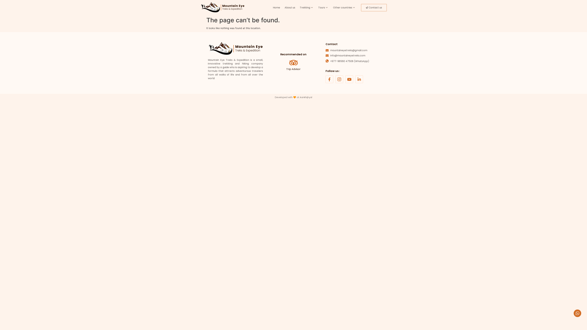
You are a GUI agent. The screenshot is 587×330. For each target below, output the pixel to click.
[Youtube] (349, 79)
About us (290, 7)
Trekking (305, 7)
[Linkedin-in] (359, 79)
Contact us (375, 7)
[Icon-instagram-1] (339, 79)
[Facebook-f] (329, 79)
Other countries (342, 7)
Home (276, 7)
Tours (321, 7)
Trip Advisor (293, 69)
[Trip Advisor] (293, 62)
